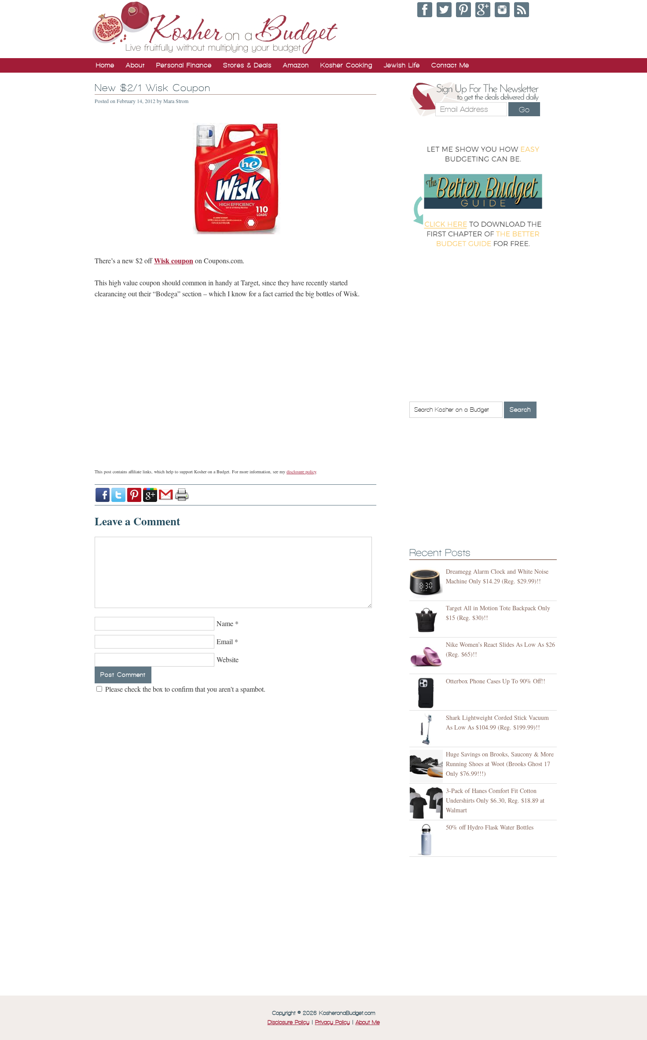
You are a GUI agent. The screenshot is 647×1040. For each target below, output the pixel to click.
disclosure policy (301, 471)
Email (225, 641)
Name (225, 623)
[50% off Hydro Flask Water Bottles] (427, 839)
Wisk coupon (173, 260)
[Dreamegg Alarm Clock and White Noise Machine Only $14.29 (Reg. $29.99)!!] (427, 584)
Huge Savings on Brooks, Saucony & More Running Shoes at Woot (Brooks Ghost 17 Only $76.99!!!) (500, 764)
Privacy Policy (332, 1022)
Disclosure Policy (288, 1022)
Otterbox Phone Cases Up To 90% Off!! (495, 681)
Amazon (296, 65)
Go (524, 109)
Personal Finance (184, 65)
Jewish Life (402, 65)
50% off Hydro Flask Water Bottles (489, 827)
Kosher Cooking (346, 65)
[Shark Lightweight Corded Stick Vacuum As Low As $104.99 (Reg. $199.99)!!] (427, 730)
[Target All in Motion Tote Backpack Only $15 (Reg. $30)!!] (427, 620)
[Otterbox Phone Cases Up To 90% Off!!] (427, 693)
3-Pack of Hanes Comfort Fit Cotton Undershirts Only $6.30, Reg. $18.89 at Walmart (495, 800)
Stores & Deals (247, 65)
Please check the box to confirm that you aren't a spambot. (184, 688)
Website (228, 659)
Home (105, 65)
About (135, 65)
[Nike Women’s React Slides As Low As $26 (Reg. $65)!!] (427, 657)
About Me (368, 1022)
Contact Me (450, 65)
